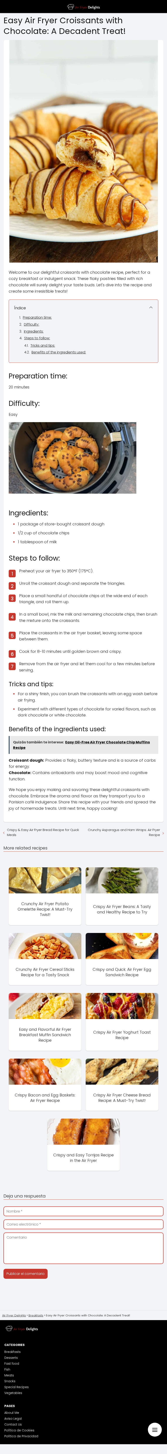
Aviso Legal (13, 1418)
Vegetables (13, 1393)
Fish (7, 1369)
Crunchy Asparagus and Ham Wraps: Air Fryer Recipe (124, 832)
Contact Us (13, 1424)
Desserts (11, 1358)
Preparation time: (37, 317)
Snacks (9, 1381)
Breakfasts (12, 1352)
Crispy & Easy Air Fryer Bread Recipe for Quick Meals (43, 832)
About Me (11, 1413)
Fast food (11, 1363)
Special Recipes (16, 1387)
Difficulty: (31, 324)
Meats (9, 1375)
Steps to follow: (37, 338)
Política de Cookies (19, 1430)
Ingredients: (33, 331)
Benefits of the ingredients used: (59, 352)
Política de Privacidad (21, 1436)
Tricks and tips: (42, 345)
